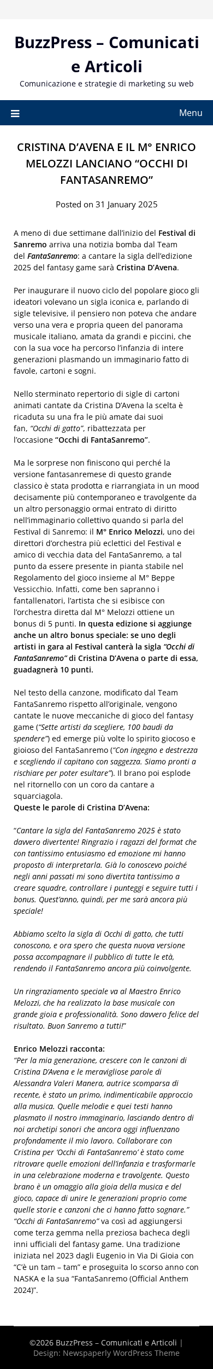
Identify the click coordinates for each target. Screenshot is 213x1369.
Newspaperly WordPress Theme (121, 1353)
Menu (191, 113)
